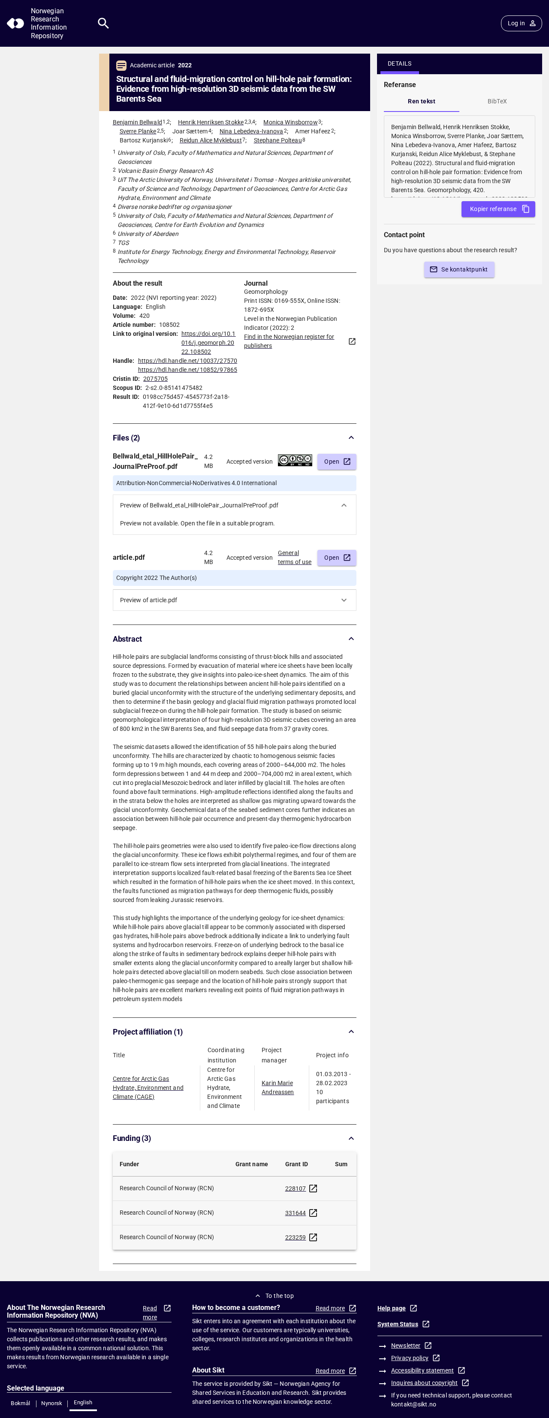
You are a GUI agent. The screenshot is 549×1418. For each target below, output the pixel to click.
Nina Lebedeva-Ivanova (252, 131)
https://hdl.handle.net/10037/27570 (187, 360)
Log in (516, 23)
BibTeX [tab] (497, 101)
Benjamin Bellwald (137, 122)
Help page (391, 1308)
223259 (295, 1237)
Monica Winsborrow (290, 122)
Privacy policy (409, 1358)
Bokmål (20, 1403)
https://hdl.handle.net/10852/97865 (187, 369)
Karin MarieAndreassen (278, 1087)
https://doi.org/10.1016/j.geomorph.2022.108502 (208, 342)
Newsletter (405, 1345)
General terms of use (295, 557)
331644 (295, 1213)
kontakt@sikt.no (413, 1404)
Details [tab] (400, 63)
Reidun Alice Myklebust (211, 140)
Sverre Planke (138, 131)
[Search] (104, 23)
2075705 (155, 378)
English (83, 1402)
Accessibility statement (422, 1370)
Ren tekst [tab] (421, 101)
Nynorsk (52, 1403)
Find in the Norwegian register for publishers (289, 341)
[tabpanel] (459, 156)
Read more (150, 1313)
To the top (279, 1295)
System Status (397, 1324)
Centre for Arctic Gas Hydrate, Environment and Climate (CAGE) (148, 1087)
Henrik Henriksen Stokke (211, 122)
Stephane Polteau (278, 140)
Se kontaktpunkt (464, 269)
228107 (295, 1188)
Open (331, 461)
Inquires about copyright (424, 1382)
